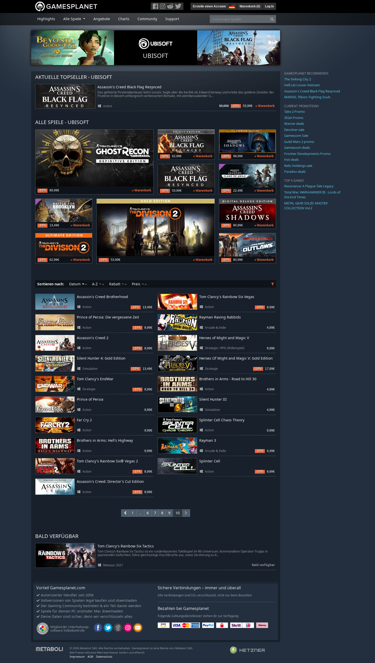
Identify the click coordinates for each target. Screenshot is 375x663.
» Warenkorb (265, 106)
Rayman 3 (207, 440)
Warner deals (294, 123)
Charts (123, 18)
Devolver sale (294, 129)
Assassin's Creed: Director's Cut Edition (110, 481)
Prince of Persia (90, 399)
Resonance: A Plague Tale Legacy (309, 186)
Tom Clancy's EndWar (95, 378)
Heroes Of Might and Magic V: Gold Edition (236, 358)
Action (107, 106)
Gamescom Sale (296, 135)
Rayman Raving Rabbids (220, 317)
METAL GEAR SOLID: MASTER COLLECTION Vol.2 (306, 206)
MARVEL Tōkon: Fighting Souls (307, 97)
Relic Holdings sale (298, 165)
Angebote (101, 18)
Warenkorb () (250, 6)
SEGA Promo (293, 117)
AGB (90, 656)
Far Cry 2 (84, 420)
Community (147, 18)
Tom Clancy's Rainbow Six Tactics (125, 546)
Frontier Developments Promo (307, 153)
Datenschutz (104, 656)
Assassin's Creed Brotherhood (102, 296)
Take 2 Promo (294, 111)
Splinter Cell (209, 461)
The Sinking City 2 (297, 79)
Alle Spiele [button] (72, 18)
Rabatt (115, 283)
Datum (75, 283)
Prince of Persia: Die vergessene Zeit (108, 317)
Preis (136, 283)
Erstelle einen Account (209, 6)
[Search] (272, 19)
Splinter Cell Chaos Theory (221, 420)
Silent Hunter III (213, 399)
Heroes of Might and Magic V (224, 337)
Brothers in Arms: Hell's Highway (105, 440)
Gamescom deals (297, 147)
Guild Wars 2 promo (299, 141)
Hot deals (291, 159)
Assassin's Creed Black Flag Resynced (129, 87)
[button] (231, 5)
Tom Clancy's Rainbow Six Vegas (226, 296)
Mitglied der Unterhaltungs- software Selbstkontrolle (70, 629)
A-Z (95, 283)
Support (172, 18)
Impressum (77, 656)
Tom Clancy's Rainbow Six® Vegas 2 (107, 461)
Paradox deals (295, 171)
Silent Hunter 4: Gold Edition (101, 358)
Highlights (46, 18)
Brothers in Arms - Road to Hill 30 (227, 378)
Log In (269, 6)
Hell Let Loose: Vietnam (302, 85)
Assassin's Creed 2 (92, 337)
